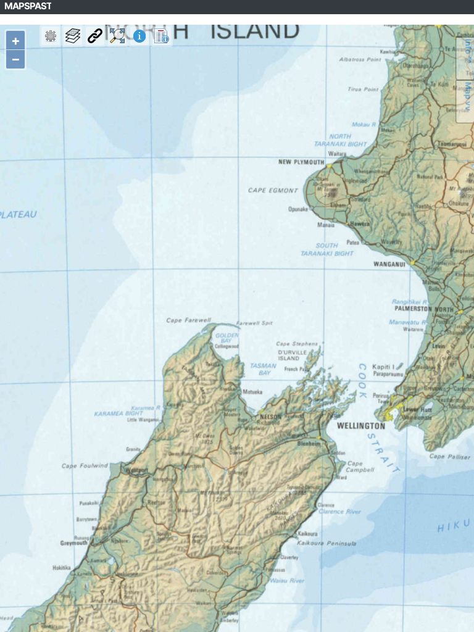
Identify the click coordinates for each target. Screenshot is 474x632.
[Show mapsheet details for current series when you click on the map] (139, 36)
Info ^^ (468, 51)
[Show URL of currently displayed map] (95, 36)
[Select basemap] (73, 36)
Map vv (468, 96)
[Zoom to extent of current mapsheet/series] (117, 36)
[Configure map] (50, 36)
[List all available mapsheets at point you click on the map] (161, 36)
